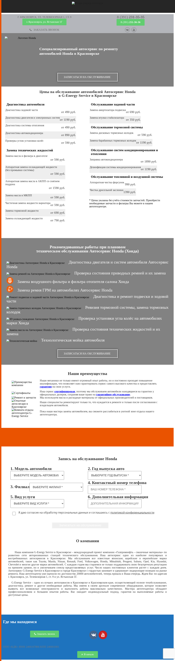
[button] (44, 17)
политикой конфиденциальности (132, 512)
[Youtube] (133, 29)
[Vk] (127, 29)
